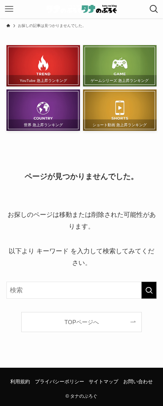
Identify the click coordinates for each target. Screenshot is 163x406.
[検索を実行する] (149, 290)
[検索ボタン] (154, 9)
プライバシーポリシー (59, 381)
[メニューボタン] (9, 9)
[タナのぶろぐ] (81, 9)
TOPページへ (81, 322)
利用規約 (20, 381)
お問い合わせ (138, 381)
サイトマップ (103, 381)
